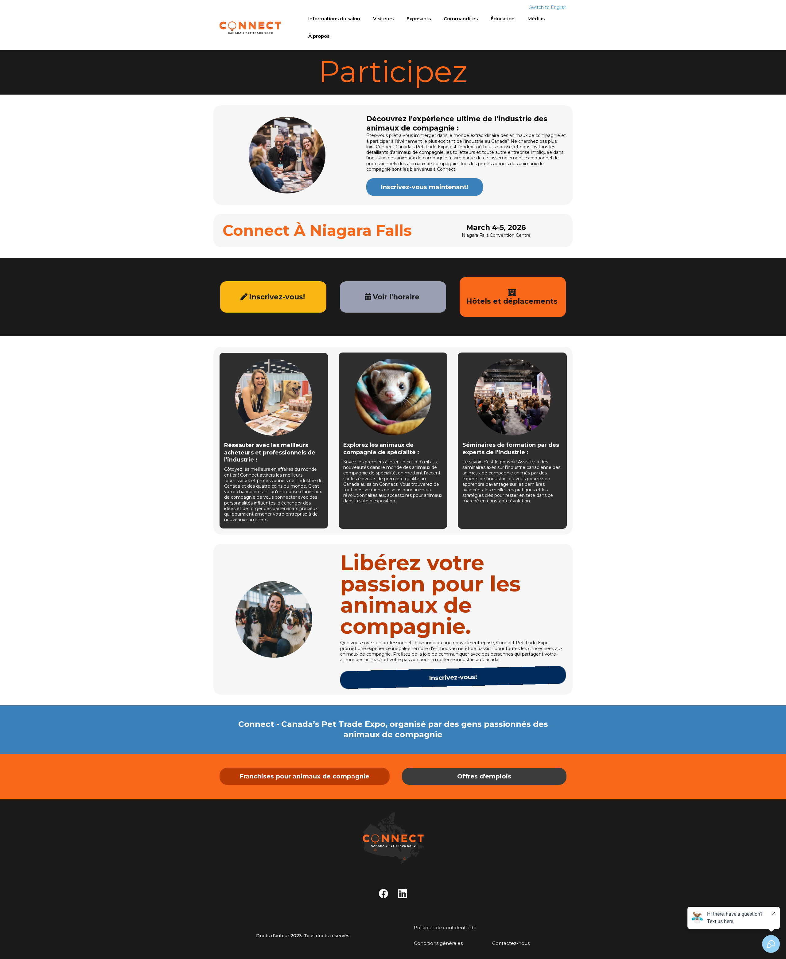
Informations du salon (334, 18)
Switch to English (547, 7)
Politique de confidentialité (445, 927)
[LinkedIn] (402, 894)
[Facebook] (383, 894)
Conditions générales (438, 943)
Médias (536, 18)
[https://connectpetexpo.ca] (393, 838)
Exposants (419, 18)
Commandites (461, 18)
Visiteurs (383, 18)
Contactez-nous (511, 943)
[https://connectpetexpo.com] (250, 27)
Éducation (503, 18)
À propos (318, 36)
